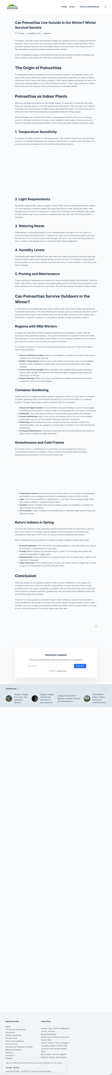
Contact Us (10, 1055)
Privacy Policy (61, 671)
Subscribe (80, 666)
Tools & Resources (89, 7)
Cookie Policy (11, 1038)
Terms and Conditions (15, 1041)
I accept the (57, 671)
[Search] (105, 7)
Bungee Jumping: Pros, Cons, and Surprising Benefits (21, 698)
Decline (16, 1067)
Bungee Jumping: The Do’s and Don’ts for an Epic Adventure (47, 698)
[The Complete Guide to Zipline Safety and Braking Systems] (87, 698)
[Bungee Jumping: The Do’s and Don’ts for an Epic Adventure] (35, 698)
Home (64, 7)
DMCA (8, 1027)
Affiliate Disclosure (13, 1035)
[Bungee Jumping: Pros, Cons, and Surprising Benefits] (9, 698)
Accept (9, 1067)
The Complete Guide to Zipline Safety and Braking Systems (99, 698)
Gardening (47, 33)
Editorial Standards (13, 1050)
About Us (9, 1052)
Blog (72, 7)
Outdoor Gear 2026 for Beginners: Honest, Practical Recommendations (69, 698)
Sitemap (9, 1058)
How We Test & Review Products (19, 1047)
